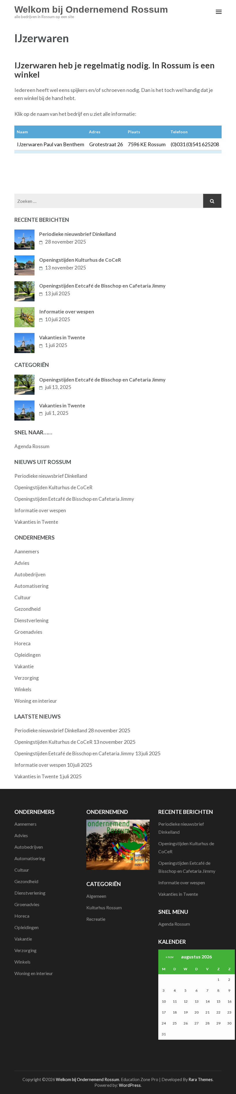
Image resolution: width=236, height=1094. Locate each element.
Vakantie (24, 666)
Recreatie (95, 919)
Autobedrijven (29, 574)
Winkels (22, 689)
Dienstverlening (31, 620)
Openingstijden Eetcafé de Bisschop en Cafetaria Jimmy (102, 286)
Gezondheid (27, 609)
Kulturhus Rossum (104, 907)
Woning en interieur (35, 701)
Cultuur (22, 597)
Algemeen (96, 896)
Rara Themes (201, 1079)
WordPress (130, 1085)
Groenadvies (28, 632)
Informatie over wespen (66, 312)
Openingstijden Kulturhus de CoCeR (80, 260)
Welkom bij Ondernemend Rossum (91, 9)
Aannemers (26, 551)
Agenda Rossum (32, 446)
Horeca (22, 643)
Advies (21, 563)
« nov (169, 957)
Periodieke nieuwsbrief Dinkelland (77, 234)
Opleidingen (27, 655)
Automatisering (31, 586)
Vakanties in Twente (62, 337)
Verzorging (26, 678)
